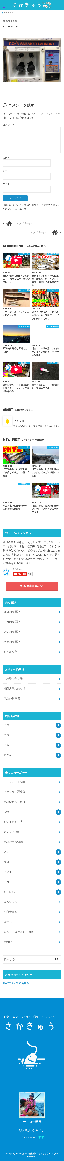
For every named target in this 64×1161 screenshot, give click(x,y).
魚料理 (8, 941)
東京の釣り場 (12, 698)
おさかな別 (10, 651)
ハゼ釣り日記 (12, 641)
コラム (8, 921)
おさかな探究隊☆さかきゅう (35, 1153)
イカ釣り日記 (12, 621)
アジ (6, 725)
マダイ (8, 755)
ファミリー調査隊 (14, 791)
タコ (6, 735)
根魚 (6, 811)
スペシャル (10, 901)
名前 (6, 157)
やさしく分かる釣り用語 (19, 931)
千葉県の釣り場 (13, 678)
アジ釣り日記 (12, 631)
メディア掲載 (12, 831)
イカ (6, 744)
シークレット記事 (14, 781)
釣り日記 (9, 891)
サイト (6, 183)
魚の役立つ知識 (13, 841)
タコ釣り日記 (12, 611)
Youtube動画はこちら (32, 585)
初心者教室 (10, 911)
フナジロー (20, 421)
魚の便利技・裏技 (14, 801)
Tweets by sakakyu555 (16, 983)
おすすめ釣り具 (13, 821)
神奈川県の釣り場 (14, 688)
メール (7, 170)
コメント (8, 124)
